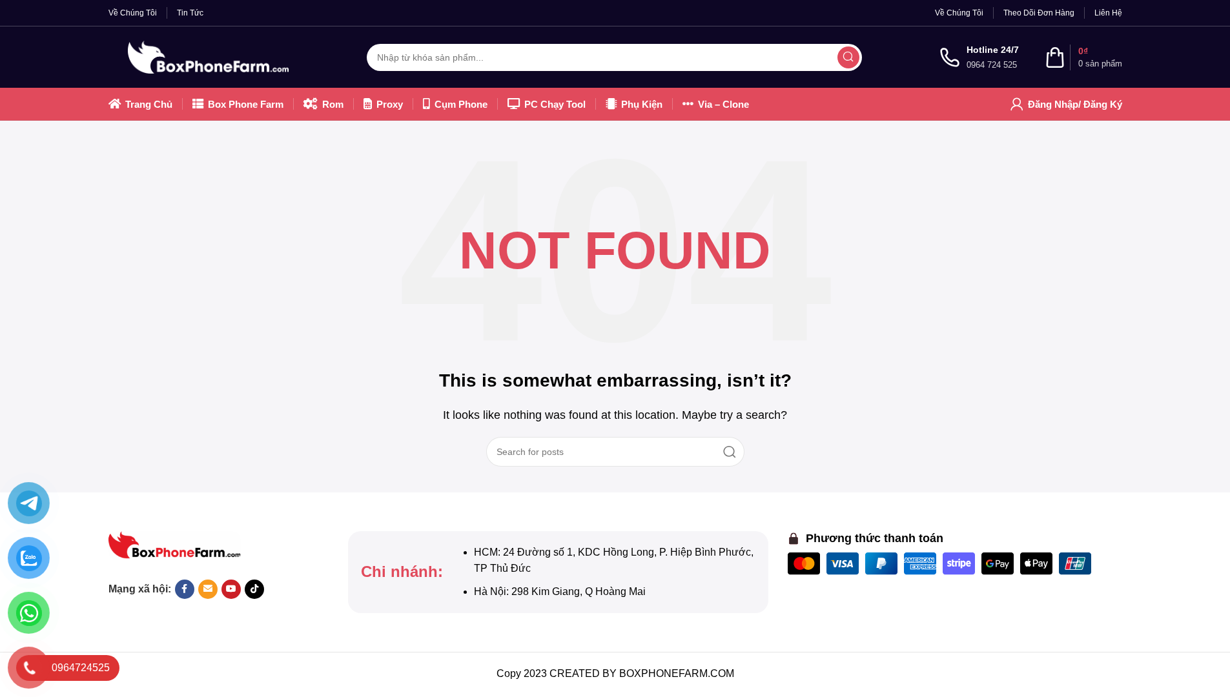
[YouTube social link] (231, 589)
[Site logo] (208, 56)
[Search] (848, 57)
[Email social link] (208, 589)
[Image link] (174, 544)
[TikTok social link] (254, 589)
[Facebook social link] (184, 589)
